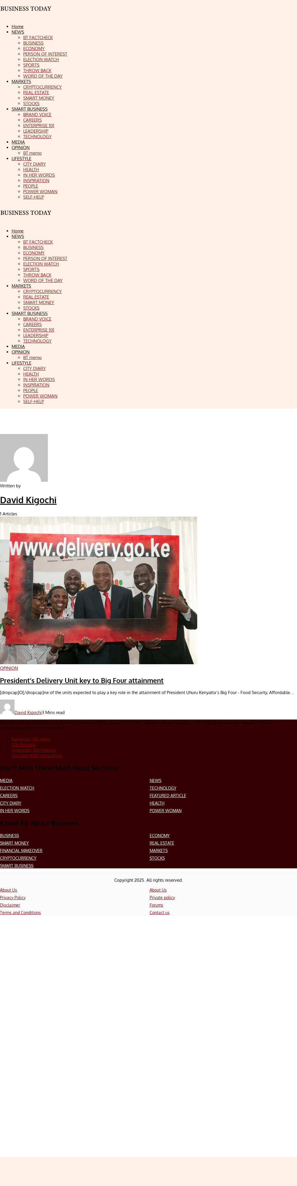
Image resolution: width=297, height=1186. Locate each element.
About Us (8, 889)
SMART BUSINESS (16, 865)
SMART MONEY (14, 843)
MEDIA (6, 780)
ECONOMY (160, 835)
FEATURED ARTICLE (168, 795)
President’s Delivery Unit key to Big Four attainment (82, 680)
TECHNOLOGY (163, 788)
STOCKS (157, 858)
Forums (156, 905)
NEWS (155, 780)
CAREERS (8, 795)
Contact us (160, 912)
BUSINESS (9, 835)
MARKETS (159, 850)
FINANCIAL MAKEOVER (21, 850)
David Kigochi (28, 499)
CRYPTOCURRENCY (18, 858)
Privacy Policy (13, 897)
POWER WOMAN (166, 810)
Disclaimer (10, 905)
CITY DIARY (10, 803)
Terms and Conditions (20, 912)
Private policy (162, 897)
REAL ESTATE (162, 843)
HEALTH (157, 803)
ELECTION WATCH (17, 788)
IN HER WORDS (14, 810)
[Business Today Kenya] (26, 218)
